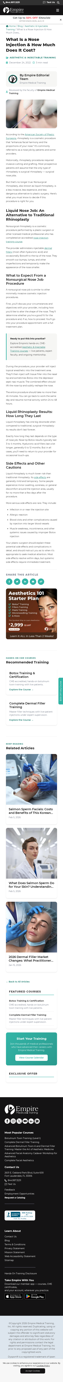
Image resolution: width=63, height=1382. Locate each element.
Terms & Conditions (15, 1244)
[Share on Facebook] (9, 581)
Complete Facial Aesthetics (19, 1160)
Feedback (10, 1189)
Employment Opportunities (19, 1193)
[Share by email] (33, 581)
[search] (58, 2)
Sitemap (9, 1260)
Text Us (12, 1184)
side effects (40, 477)
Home (12, 26)
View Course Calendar (31, 1057)
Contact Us (11, 1236)
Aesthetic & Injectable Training (33, 57)
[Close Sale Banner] (60, 19)
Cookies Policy (43, 1366)
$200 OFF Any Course (60, 691)
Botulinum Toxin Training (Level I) (23, 1138)
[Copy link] (41, 581)
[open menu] (57, 10)
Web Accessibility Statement (20, 1256)
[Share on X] (17, 581)
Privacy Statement (15, 1248)
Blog (20, 26)
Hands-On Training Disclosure (21, 1273)
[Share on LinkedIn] (25, 581)
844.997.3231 (14, 1180)
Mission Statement (15, 1252)
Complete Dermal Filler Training (22, 1142)
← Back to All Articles (18, 981)
